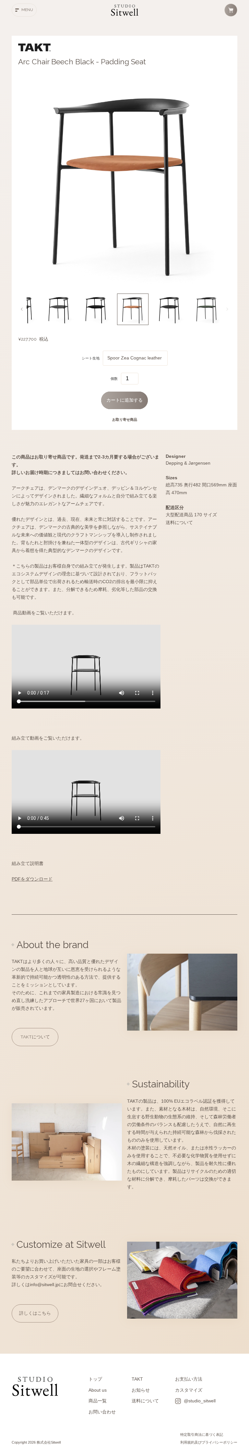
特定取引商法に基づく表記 (201, 1434)
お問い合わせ (102, 1412)
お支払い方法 (188, 1379)
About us (98, 1390)
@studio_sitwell (200, 1400)
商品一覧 (98, 1400)
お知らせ (141, 1390)
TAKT (137, 1379)
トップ (95, 1379)
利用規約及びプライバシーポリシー (208, 1442)
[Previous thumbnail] (21, 309)
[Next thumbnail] (227, 309)
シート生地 (91, 358)
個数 (114, 379)
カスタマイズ (188, 1390)
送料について (145, 1400)
